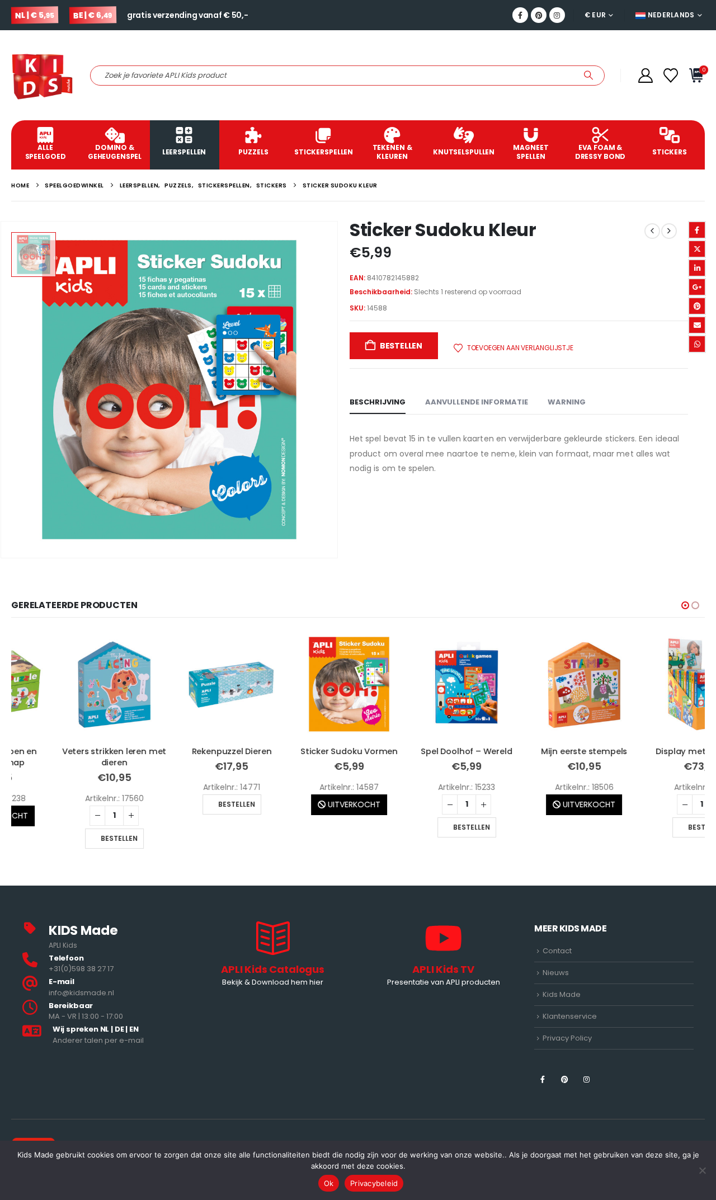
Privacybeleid (374, 1183)
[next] (669, 231)
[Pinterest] (539, 15)
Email (697, 325)
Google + (697, 287)
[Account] (645, 75)
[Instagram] (557, 15)
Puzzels (253, 152)
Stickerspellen (323, 152)
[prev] (652, 231)
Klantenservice (570, 1016)
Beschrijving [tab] (378, 402)
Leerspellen (184, 152)
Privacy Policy (567, 1038)
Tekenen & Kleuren (392, 152)
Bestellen (401, 345)
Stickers (669, 152)
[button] (685, 605)
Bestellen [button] (69, 838)
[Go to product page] (64, 684)
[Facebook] (520, 15)
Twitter (697, 249)
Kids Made (562, 994)
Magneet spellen (530, 152)
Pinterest (697, 306)
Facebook (697, 230)
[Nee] (702, 1170)
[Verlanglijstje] (671, 75)
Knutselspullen (463, 152)
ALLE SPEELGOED (45, 152)
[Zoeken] (588, 75)
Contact (557, 950)
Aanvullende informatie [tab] (476, 402)
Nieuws (556, 972)
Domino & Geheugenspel (115, 152)
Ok (329, 1183)
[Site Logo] (42, 75)
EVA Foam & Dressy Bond (600, 152)
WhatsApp (697, 344)
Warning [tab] (567, 402)
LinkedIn (697, 268)
